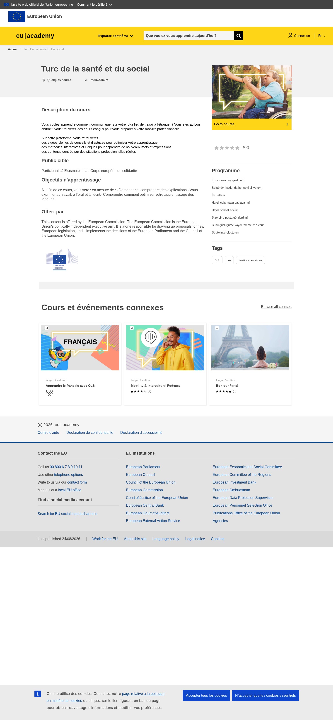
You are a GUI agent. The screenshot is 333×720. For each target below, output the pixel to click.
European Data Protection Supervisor (243, 498)
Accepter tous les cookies (206, 695)
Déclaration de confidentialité (89, 432)
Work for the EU (105, 539)
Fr (320, 36)
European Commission (144, 490)
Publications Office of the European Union (246, 513)
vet (229, 260)
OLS (217, 260)
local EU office (69, 490)
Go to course (224, 124)
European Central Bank (145, 505)
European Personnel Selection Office (242, 505)
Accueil (13, 49)
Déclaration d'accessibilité (141, 432)
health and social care (250, 260)
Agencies (220, 521)
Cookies (217, 539)
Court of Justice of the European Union (157, 498)
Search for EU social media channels (67, 514)
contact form (77, 482)
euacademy (35, 35)
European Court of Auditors (147, 513)
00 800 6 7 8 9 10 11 (66, 467)
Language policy (165, 539)
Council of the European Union (151, 482)
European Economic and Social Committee (247, 467)
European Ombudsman (231, 490)
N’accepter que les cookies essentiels (265, 695)
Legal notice (195, 539)
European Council (140, 475)
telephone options (68, 475)
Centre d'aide (48, 432)
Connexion (302, 36)
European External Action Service (153, 521)
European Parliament (143, 467)
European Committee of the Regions (242, 475)
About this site (135, 539)
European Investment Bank (234, 482)
